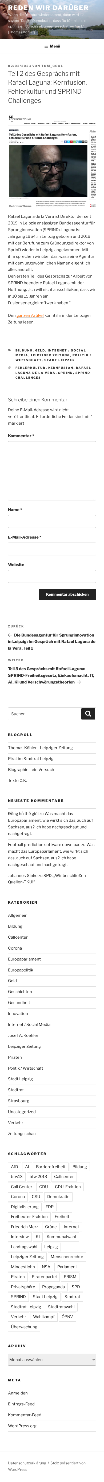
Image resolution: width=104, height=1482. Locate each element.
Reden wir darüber (48, 8)
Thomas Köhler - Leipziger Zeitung (40, 747)
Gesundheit (19, 1002)
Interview (20, 1236)
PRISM (70, 1276)
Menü (55, 46)
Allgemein (17, 915)
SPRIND (15, 282)
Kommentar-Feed (24, 1415)
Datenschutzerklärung (27, 1463)
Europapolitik (20, 970)
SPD (76, 1287)
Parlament (67, 1266)
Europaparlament (24, 959)
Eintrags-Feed (21, 1404)
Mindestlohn (23, 1266)
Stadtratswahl (61, 1307)
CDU (43, 1186)
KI (38, 1236)
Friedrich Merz (24, 1226)
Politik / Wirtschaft (25, 1068)
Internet (71, 1226)
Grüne (51, 1226)
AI (27, 1166)
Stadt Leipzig (59, 360)
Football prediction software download (44, 844)
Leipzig (51, 1246)
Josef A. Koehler (23, 1035)
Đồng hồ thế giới (23, 813)
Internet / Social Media (29, 1024)
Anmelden (18, 1393)
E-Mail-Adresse (24, 537)
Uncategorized (22, 1111)
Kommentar (21, 435)
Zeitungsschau (22, 1133)
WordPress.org (22, 1426)
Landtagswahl (24, 1246)
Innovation (18, 1013)
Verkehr (15, 1122)
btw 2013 (38, 1176)
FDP (50, 1206)
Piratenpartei (44, 1276)
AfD (14, 1166)
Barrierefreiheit (51, 1166)
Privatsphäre (23, 1287)
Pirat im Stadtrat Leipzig (31, 758)
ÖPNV (67, 1316)
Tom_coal (52, 66)
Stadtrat (16, 1090)
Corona (15, 948)
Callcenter (18, 937)
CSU (36, 1196)
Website (16, 564)
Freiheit (62, 1216)
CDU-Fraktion (68, 1186)
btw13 (17, 1176)
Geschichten (20, 991)
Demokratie (58, 1196)
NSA (46, 1266)
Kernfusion (61, 368)
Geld (40, 350)
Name (15, 509)
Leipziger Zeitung (50, 355)
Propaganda (53, 1287)
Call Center (21, 1186)
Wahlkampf (44, 1316)
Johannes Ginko (23, 875)
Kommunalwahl (61, 1236)
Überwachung (24, 1327)
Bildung (24, 350)
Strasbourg (18, 1100)
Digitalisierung (25, 1206)
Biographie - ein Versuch (31, 769)
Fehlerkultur (30, 368)
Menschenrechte (67, 1256)
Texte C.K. (17, 780)
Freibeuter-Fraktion (29, 1216)
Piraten (15, 1057)
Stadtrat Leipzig (26, 1307)
